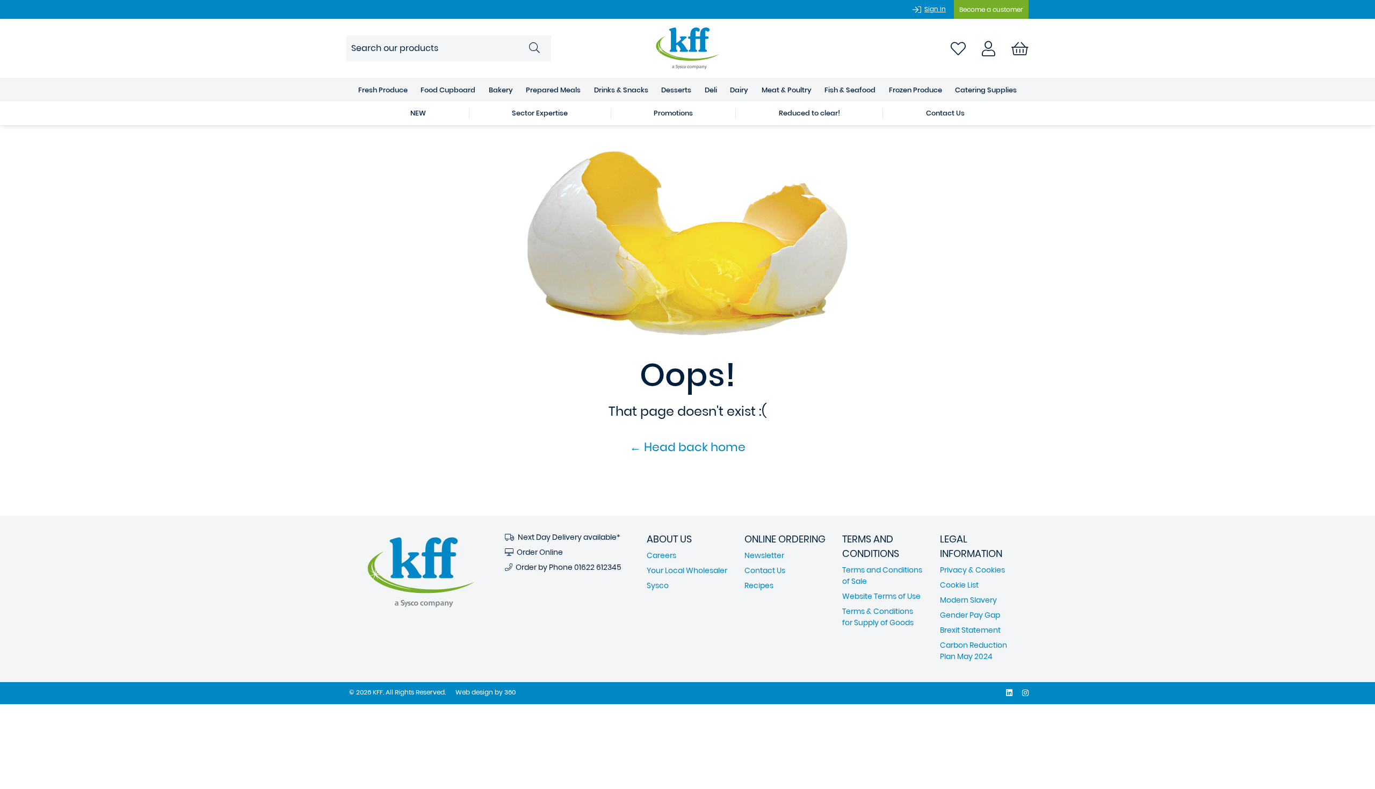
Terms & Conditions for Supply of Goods (878, 617)
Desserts (676, 90)
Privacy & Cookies (972, 569)
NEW (418, 113)
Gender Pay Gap (970, 615)
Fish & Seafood (849, 90)
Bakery (501, 90)
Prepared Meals (553, 90)
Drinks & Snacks (621, 90)
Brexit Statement (970, 630)
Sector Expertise (540, 113)
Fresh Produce (383, 90)
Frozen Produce (915, 90)
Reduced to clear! (809, 113)
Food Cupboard (448, 90)
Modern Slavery (968, 600)
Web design (474, 692)
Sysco (658, 585)
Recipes (758, 585)
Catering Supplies (986, 90)
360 (510, 692)
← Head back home (687, 447)
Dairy (739, 90)
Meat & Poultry (787, 90)
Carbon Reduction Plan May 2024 (973, 651)
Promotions (673, 113)
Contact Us (945, 113)
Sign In (935, 8)
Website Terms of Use (881, 596)
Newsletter (764, 555)
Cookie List (959, 585)
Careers (661, 555)
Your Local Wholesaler (687, 570)
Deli (711, 90)
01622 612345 (597, 567)
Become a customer (991, 9)
